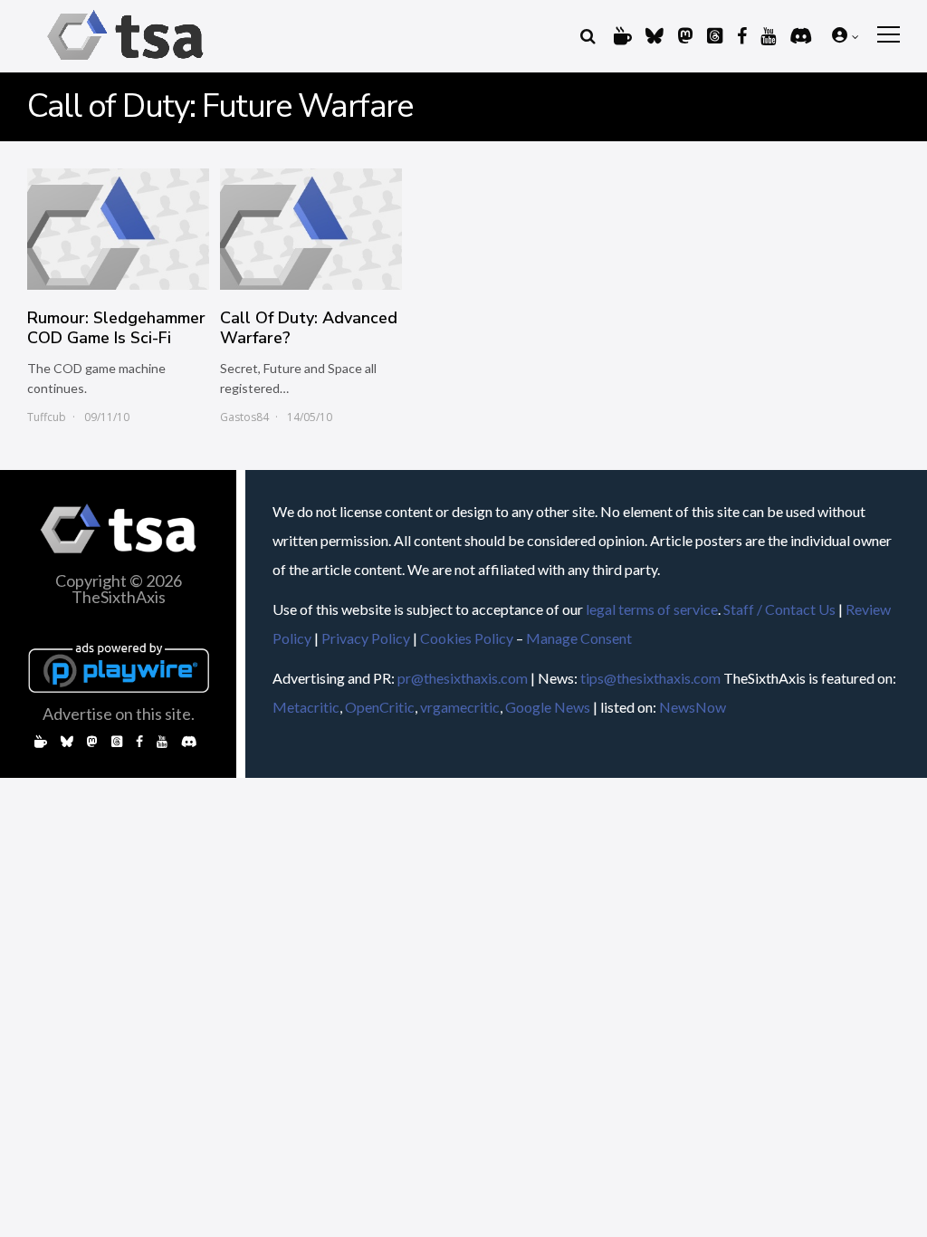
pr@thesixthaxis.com (462, 677)
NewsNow (692, 706)
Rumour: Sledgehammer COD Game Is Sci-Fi (116, 328)
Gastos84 (244, 417)
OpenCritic (380, 706)
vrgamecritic (460, 706)
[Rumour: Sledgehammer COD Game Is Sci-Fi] (118, 229)
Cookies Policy (466, 638)
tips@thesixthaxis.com (650, 677)
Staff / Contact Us (779, 609)
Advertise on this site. (119, 714)
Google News (547, 706)
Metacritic (305, 706)
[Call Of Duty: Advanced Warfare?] (311, 229)
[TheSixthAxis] (125, 63)
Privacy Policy (365, 638)
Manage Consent (579, 638)
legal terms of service (652, 609)
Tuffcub (46, 417)
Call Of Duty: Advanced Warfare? (308, 328)
